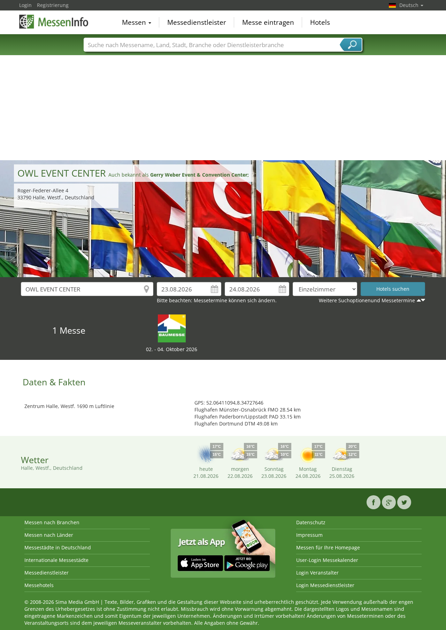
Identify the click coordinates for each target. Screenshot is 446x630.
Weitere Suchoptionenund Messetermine (367, 300)
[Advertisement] (223, 108)
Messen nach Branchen (51, 522)
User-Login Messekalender (327, 560)
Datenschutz (310, 522)
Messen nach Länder (48, 535)
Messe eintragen (268, 22)
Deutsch (409, 5)
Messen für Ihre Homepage (328, 547)
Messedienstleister (196, 22)
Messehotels (39, 585)
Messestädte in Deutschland (57, 547)
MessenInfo (54, 22)
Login (25, 5)
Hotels (320, 22)
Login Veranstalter (317, 572)
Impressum (309, 535)
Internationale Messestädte (56, 560)
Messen (135, 22)
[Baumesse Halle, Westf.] (171, 328)
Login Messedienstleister (325, 585)
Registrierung (53, 5)
